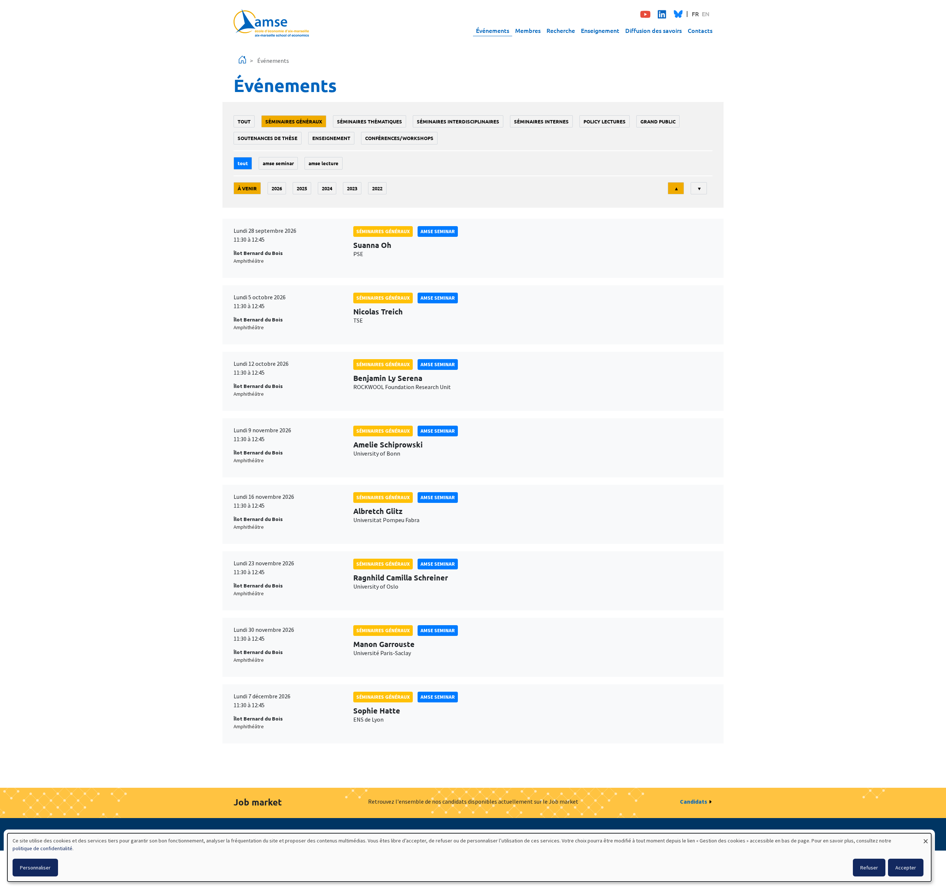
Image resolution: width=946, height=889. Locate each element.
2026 (277, 188)
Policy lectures (604, 121)
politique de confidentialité (42, 848)
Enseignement (600, 30)
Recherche (561, 30)
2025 (302, 188)
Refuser (869, 867)
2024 (327, 188)
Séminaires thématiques (369, 121)
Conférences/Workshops (399, 138)
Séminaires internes (541, 121)
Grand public (658, 121)
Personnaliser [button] (35, 867)
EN (706, 14)
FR (695, 14)
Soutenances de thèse (267, 138)
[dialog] (469, 857)
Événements (492, 30)
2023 (352, 188)
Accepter (905, 867)
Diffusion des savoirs (653, 30)
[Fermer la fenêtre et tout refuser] (925, 837)
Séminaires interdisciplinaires (458, 121)
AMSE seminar (278, 163)
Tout (244, 121)
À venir (247, 188)
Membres (528, 30)
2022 (377, 188)
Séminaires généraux (293, 121)
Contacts (700, 30)
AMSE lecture (323, 163)
